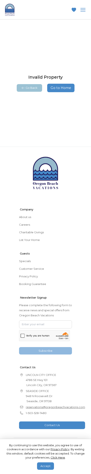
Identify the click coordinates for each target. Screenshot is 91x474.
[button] (74, 10)
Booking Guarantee (32, 284)
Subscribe (45, 350)
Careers (24, 224)
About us (25, 217)
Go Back (31, 87)
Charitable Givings (31, 232)
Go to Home (61, 88)
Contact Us (52, 425)
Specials (25, 261)
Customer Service (31, 268)
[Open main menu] (83, 10)
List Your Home (29, 240)
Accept (45, 466)
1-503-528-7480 (36, 413)
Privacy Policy (28, 276)
